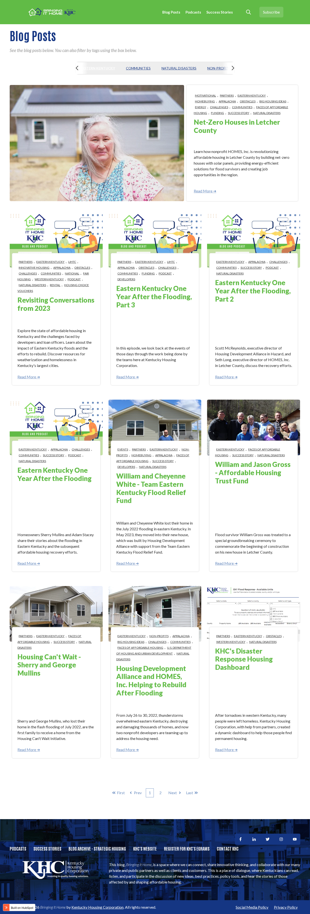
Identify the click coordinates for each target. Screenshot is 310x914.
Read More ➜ (205, 191)
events (122, 449)
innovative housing (34, 267)
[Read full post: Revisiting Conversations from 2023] (56, 240)
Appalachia (227, 101)
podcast (74, 279)
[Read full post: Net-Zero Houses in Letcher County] (97, 143)
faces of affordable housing (49, 639)
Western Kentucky (49, 279)
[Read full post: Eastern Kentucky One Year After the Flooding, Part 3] (155, 240)
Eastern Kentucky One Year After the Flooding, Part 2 (253, 290)
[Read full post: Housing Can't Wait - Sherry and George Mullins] (56, 614)
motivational (205, 95)
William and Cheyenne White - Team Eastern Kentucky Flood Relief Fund (151, 488)
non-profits (219, 68)
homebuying (205, 101)
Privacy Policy (286, 907)
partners (227, 95)
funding (217, 113)
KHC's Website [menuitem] (145, 848)
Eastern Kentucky (97, 68)
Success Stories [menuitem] (47, 848)
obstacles (248, 101)
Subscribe (271, 12)
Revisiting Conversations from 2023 (55, 304)
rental (55, 285)
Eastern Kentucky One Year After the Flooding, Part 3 (154, 296)
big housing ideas (272, 101)
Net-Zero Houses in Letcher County (237, 126)
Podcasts (193, 12)
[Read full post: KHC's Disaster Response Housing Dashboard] (253, 614)
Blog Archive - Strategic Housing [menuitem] (97, 848)
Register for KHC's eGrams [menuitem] (186, 848)
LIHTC (72, 262)
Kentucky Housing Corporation (97, 907)
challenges (219, 107)
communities (138, 68)
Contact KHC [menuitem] (228, 848)
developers (126, 279)
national (72, 273)
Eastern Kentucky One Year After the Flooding (54, 474)
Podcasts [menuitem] (18, 848)
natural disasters (179, 68)
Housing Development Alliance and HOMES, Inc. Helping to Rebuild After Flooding (151, 680)
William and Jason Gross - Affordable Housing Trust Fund (253, 472)
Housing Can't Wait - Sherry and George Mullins (49, 665)
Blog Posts (171, 12)
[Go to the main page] (52, 12)
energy (200, 107)
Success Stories (219, 12)
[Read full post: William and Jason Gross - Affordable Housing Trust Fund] (253, 427)
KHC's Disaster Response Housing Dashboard (244, 659)
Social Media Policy (252, 907)
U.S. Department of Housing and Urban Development (153, 650)
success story (238, 113)
